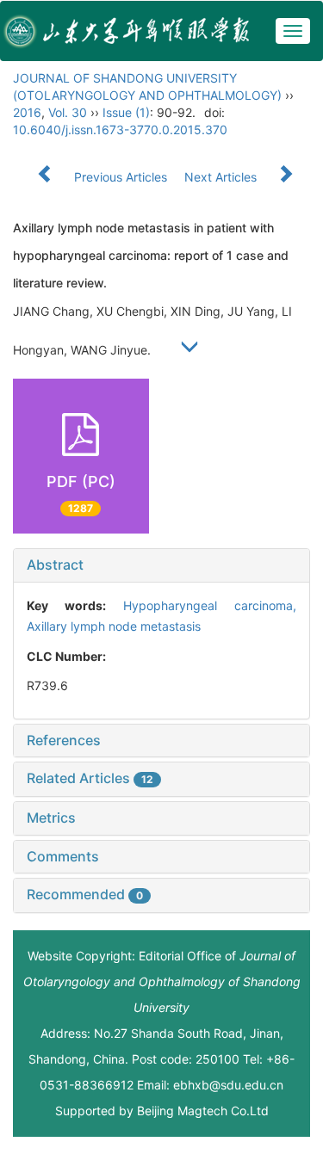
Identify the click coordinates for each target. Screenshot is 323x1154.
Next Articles (222, 177)
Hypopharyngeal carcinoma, (209, 605)
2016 (27, 112)
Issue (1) (126, 112)
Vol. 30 (67, 112)
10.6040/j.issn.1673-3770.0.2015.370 (120, 129)
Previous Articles (121, 177)
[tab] (161, 565)
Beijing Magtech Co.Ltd (203, 1110)
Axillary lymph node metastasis (114, 626)
